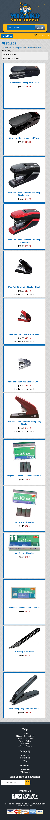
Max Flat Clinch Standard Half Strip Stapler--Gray (24, 193)
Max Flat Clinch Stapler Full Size (24, 82)
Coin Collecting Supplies (16, 48)
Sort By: (12, 58)
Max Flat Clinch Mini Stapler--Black (24, 287)
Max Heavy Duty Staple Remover (24, 708)
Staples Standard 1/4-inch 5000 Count (24, 475)
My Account (25, 769)
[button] (7, 36)
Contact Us (25, 757)
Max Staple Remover (24, 651)
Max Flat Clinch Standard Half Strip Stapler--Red (24, 240)
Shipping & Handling (25, 736)
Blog (25, 760)
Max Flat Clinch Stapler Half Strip (24, 138)
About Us (25, 755)
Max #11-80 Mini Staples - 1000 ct (24, 607)
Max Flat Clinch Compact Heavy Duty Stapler (24, 422)
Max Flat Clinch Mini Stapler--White (24, 382)
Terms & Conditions (25, 738)
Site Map (25, 743)
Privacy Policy (25, 741)
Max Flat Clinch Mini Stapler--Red (24, 334)
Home (5, 48)
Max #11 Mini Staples (24, 553)
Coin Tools (30, 48)
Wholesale (25, 772)
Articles (25, 733)
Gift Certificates (25, 746)
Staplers (38, 48)
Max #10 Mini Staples (24, 522)
